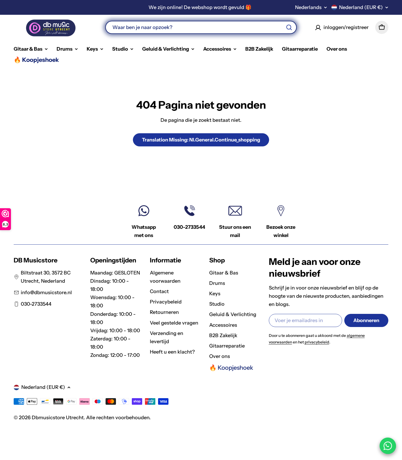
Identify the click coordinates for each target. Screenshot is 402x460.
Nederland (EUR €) (361, 7)
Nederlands (308, 7)
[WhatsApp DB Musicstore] (388, 446)
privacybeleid (317, 342)
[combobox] (201, 27)
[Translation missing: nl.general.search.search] (289, 27)
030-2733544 (189, 227)
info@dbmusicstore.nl (46, 293)
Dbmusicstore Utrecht (58, 418)
